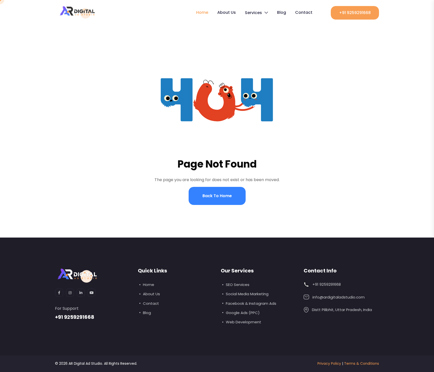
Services (253, 13)
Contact (303, 12)
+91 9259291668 (355, 13)
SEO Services (237, 284)
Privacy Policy (329, 363)
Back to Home (217, 196)
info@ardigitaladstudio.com (338, 297)
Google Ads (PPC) (243, 312)
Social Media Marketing (247, 293)
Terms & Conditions (361, 363)
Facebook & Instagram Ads (251, 303)
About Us (226, 12)
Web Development (243, 322)
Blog (281, 12)
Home (202, 12)
